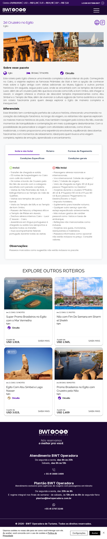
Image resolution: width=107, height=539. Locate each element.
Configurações (79, 533)
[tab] (24, 151)
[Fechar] (103, 533)
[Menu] (96, 10)
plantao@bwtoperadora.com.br (53, 498)
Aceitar (95, 533)
